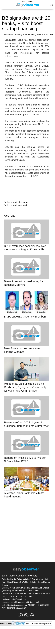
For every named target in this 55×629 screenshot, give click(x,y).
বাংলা (23, 1)
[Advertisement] (27, 529)
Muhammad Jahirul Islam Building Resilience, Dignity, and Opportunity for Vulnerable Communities (25, 387)
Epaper (30, 1)
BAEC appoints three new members (25, 316)
